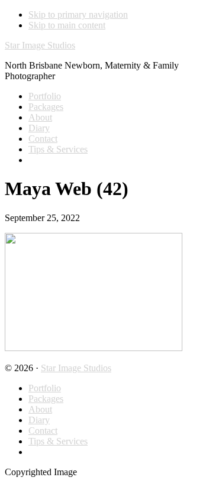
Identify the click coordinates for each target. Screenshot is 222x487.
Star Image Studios (40, 45)
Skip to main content (66, 25)
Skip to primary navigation (78, 14)
